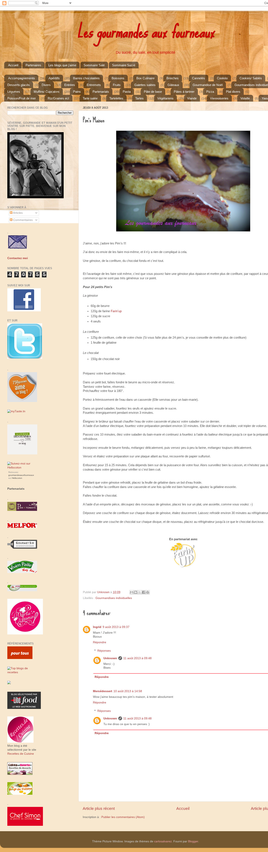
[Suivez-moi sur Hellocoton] (22, 467)
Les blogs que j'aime (62, 65)
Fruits (117, 85)
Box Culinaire (145, 78)
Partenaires (33, 65)
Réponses (104, 650)
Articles (17, 212)
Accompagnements (21, 78)
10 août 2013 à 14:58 (127, 691)
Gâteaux (173, 85)
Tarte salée (90, 98)
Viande (192, 98)
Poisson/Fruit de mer (21, 98)
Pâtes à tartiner (184, 91)
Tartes (139, 98)
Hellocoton (17, 478)
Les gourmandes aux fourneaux (145, 31)
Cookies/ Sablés (251, 78)
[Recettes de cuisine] (19, 658)
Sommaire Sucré (123, 65)
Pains (77, 91)
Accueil (13, 65)
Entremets (94, 85)
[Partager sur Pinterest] (148, 592)
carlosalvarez (163, 841)
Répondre (99, 642)
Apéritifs (54, 78)
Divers (46, 85)
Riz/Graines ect (58, 98)
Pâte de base (153, 91)
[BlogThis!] (136, 592)
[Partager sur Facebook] (144, 592)
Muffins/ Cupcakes (46, 91)
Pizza (210, 91)
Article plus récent (99, 808)
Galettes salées (145, 85)
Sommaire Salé (94, 65)
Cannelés (198, 78)
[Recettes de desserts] (19, 773)
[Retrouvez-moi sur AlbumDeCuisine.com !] (9, 683)
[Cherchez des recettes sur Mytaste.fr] (22, 672)
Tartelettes (116, 98)
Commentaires (22, 220)
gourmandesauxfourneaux (21, 475)
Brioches (172, 78)
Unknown (110, 658)
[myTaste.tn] (16, 411)
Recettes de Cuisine (20, 753)
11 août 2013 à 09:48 (137, 658)
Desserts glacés (18, 85)
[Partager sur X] (140, 592)
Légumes (13, 91)
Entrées (69, 85)
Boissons (118, 78)
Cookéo (222, 78)
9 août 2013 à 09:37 (116, 627)
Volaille (245, 98)
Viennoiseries (219, 98)
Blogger (193, 841)
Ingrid (97, 627)
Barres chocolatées (86, 78)
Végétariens (165, 98)
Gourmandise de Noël (208, 85)
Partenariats (101, 91)
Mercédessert (102, 691)
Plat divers (233, 91)
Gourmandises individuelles (113, 598)
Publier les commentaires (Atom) (123, 817)
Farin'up (116, 311)
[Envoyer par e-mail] (132, 592)
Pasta (127, 91)
